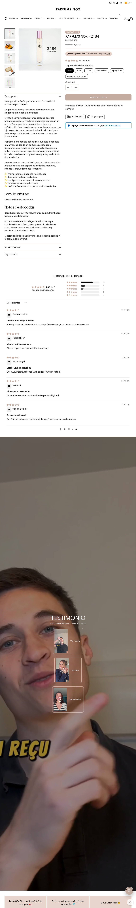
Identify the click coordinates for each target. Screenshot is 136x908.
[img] (13, 310)
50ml (79, 70)
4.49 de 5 (50, 287)
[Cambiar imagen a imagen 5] (10, 82)
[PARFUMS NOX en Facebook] (110, 3)
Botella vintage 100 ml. (76, 76)
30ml (69, 70)
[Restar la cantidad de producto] (67, 87)
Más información (112, 125)
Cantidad (70, 82)
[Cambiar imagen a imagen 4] (10, 70)
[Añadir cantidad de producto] (75, 87)
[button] (72, 60)
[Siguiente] (120, 15)
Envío (87, 105)
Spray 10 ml (117, 70)
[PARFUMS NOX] (68, 9)
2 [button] (64, 429)
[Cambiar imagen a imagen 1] (10, 33)
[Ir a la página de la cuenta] (124, 18)
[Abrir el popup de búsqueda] (6, 18)
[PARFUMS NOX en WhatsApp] (121, 3)
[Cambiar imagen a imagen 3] (10, 58)
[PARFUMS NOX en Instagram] (114, 3)
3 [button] (69, 429)
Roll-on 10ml (102, 70)
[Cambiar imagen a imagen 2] (10, 46)
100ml (88, 70)
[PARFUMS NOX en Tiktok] (117, 3)
